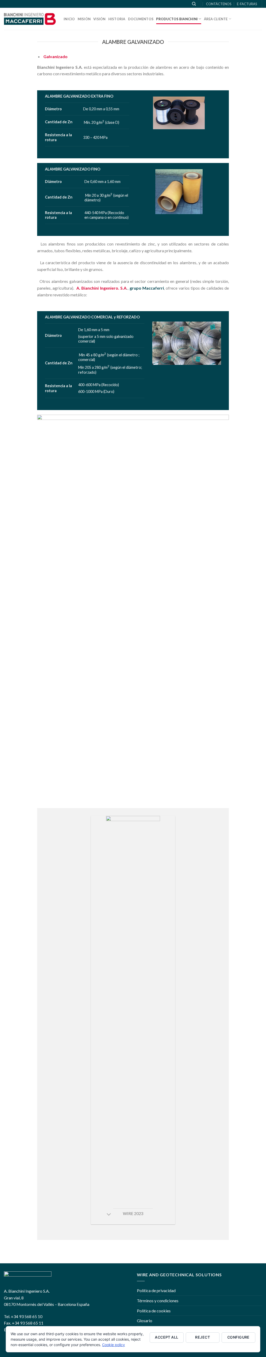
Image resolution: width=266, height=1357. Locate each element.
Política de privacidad (156, 1290)
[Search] (194, 4)
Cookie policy (113, 1344)
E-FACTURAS (247, 4)
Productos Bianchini (177, 19)
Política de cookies (154, 1310)
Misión (84, 19)
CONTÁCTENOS (218, 4)
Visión (99, 19)
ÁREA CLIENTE (216, 19)
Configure (238, 1337)
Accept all (166, 1337)
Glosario (144, 1320)
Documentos (141, 19)
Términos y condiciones (157, 1300)
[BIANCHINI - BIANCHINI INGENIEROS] (30, 19)
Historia (116, 19)
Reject (202, 1337)
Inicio (69, 19)
